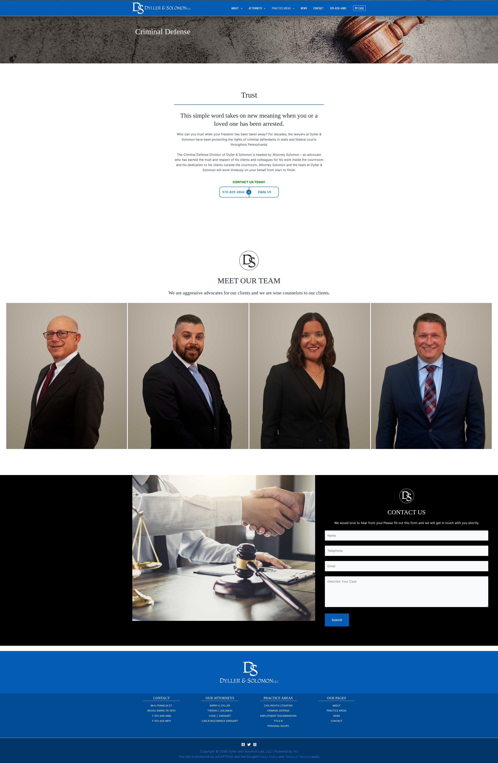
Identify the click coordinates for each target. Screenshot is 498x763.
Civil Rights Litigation (278, 705)
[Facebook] (243, 744)
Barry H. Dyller (220, 705)
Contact (336, 720)
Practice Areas (336, 710)
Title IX (278, 720)
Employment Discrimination (278, 715)
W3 (295, 751)
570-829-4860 (338, 8)
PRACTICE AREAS (281, 8)
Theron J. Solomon (219, 710)
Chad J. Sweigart (220, 715)
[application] (241, 8)
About (336, 705)
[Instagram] (255, 744)
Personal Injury (278, 725)
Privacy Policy (267, 757)
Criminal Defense (278, 710)
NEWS (304, 8)
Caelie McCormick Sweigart (220, 720)
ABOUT (235, 8)
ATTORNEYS (255, 8)
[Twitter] (249, 744)
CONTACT (318, 8)
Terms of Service (297, 757)
